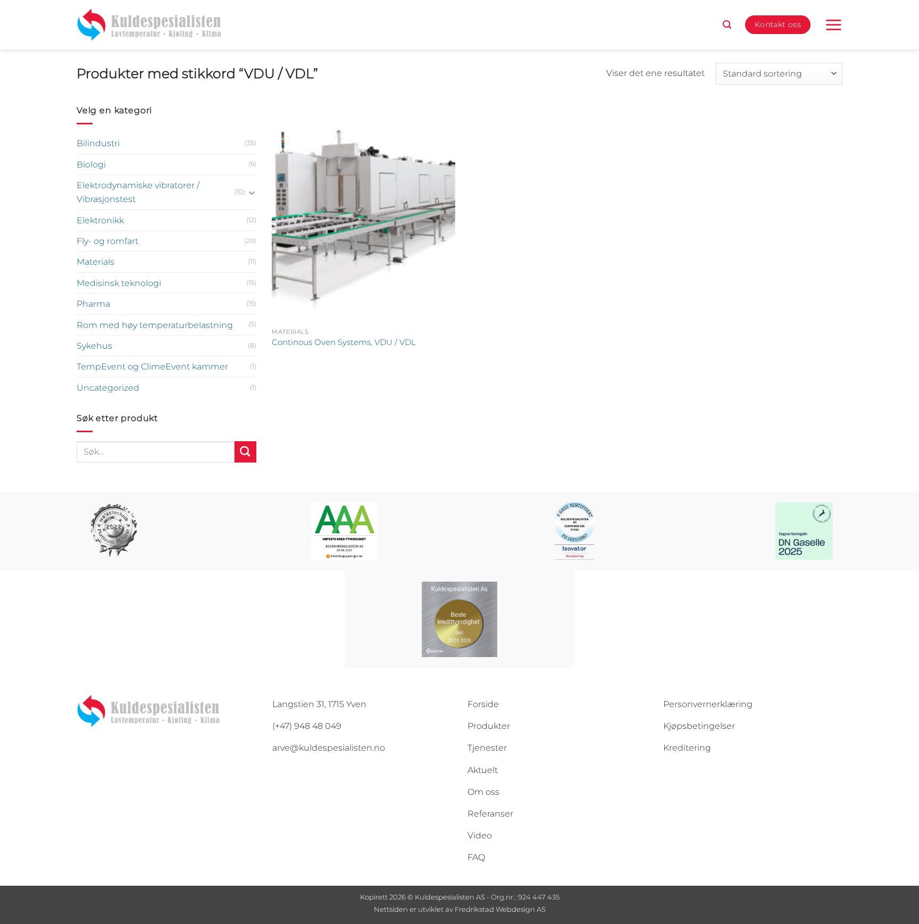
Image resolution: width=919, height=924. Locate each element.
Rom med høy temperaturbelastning (155, 325)
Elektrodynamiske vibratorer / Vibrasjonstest (138, 192)
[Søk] (727, 24)
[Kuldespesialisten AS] (149, 24)
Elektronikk (100, 220)
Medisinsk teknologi (119, 283)
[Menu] (833, 25)
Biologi (91, 164)
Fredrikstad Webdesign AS (500, 909)
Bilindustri (98, 143)
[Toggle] (252, 192)
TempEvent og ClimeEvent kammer (152, 366)
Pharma (93, 303)
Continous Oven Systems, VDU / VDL (344, 342)
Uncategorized (108, 387)
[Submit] (245, 452)
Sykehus (94, 345)
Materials (95, 261)
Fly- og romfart (107, 241)
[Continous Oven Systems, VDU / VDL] (363, 213)
